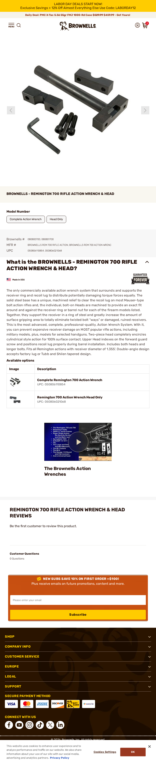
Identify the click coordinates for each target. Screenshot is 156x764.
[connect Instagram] (29, 725)
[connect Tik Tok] (40, 725)
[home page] (78, 26)
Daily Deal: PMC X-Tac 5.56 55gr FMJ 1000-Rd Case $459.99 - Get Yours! (78, 14)
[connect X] (50, 725)
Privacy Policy (59, 757)
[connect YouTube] (19, 725)
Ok (132, 751)
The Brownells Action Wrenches (67, 471)
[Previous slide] (11, 110)
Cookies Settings (105, 751)
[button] (11, 25)
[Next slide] (145, 110)
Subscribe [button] (78, 614)
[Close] (149, 746)
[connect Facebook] (9, 725)
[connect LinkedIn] (60, 725)
